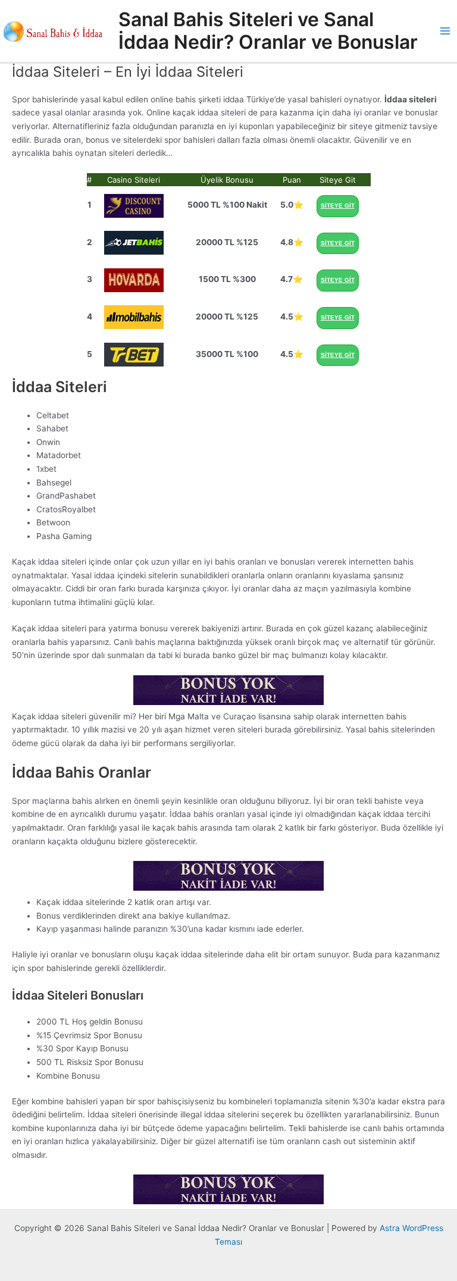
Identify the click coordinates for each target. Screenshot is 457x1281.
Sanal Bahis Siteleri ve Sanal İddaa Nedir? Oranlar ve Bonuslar (268, 31)
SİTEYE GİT (338, 205)
